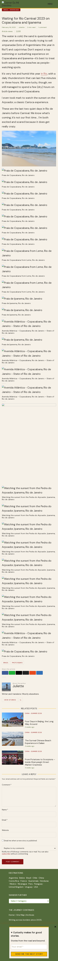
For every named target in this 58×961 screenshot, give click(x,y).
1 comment (42, 27)
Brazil (5, 663)
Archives (30, 915)
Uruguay (29, 887)
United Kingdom (16, 887)
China (41, 878)
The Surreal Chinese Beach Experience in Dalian (38, 742)
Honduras (44, 881)
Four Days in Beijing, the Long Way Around (39, 722)
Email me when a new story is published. (20, 841)
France (24, 881)
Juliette (21, 27)
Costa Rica (14, 881)
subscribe (6, 854)
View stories (10, 700)
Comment (6, 785)
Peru (30, 884)
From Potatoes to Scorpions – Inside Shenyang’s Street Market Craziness (40, 762)
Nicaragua (22, 884)
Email (4, 820)
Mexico (13, 884)
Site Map (20, 915)
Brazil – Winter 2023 (11, 10)
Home (11, 915)
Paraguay (38, 884)
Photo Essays (17, 663)
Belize (22, 878)
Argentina (13, 878)
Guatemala (33, 881)
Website (5, 830)
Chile (35, 878)
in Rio (44, 73)
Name (5, 810)
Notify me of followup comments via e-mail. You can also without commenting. (25, 853)
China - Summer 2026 (33, 713)
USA (36, 887)
